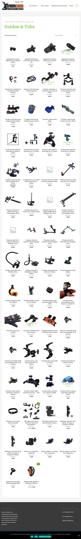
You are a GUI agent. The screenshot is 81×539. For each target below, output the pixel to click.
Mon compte (45, 6)
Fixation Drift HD (19, 22)
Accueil (6, 22)
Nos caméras (33, 6)
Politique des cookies (45, 536)
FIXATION (11, 22)
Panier (71, 6)
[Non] (79, 535)
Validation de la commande (59, 6)
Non (36, 536)
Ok (32, 536)
